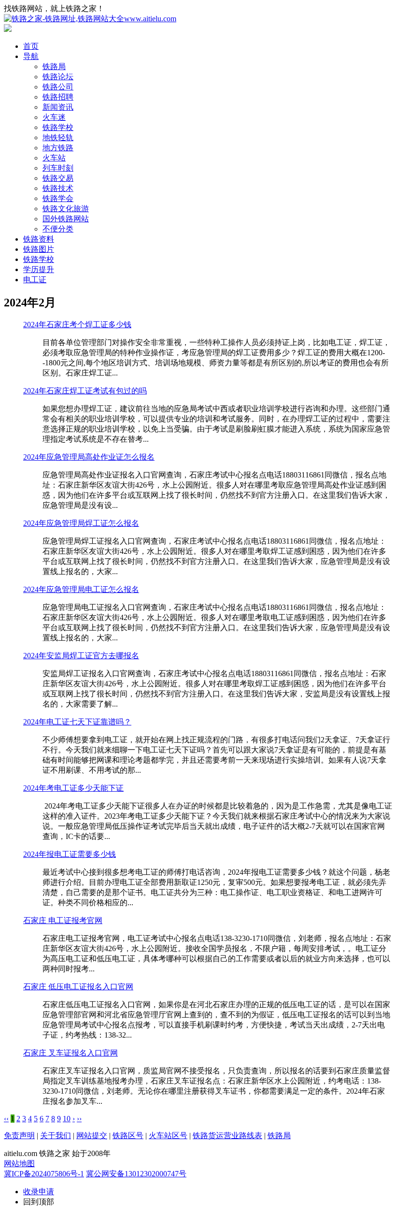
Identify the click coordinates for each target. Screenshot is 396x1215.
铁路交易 (57, 178)
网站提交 (91, 1135)
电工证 (34, 279)
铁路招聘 (57, 97)
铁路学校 (57, 127)
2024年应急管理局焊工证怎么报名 (81, 523)
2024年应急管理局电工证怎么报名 (81, 589)
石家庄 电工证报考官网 (62, 920)
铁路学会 (57, 198)
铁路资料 (38, 239)
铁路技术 (57, 188)
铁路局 (54, 66)
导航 (31, 56)
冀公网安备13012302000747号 (136, 1174)
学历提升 (38, 269)
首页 (31, 46)
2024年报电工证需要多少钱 (69, 854)
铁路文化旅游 (65, 208)
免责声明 (19, 1135)
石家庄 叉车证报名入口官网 (70, 1053)
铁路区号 (128, 1135)
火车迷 (54, 117)
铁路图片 (38, 249)
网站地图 (19, 1163)
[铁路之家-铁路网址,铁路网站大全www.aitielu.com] (90, 18)
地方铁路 (57, 148)
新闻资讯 (57, 107)
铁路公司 (57, 87)
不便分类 (57, 229)
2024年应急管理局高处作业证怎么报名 (89, 457)
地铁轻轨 (57, 137)
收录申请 (38, 1191)
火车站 (54, 158)
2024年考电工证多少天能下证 (73, 788)
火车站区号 (168, 1135)
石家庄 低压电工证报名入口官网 (78, 987)
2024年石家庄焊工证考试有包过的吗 (85, 391)
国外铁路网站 (65, 219)
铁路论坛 (57, 76)
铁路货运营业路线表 (227, 1135)
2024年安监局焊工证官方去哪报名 (81, 655)
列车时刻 (57, 168)
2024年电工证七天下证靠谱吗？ (77, 722)
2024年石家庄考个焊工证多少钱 (77, 324)
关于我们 (55, 1135)
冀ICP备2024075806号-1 (44, 1174)
